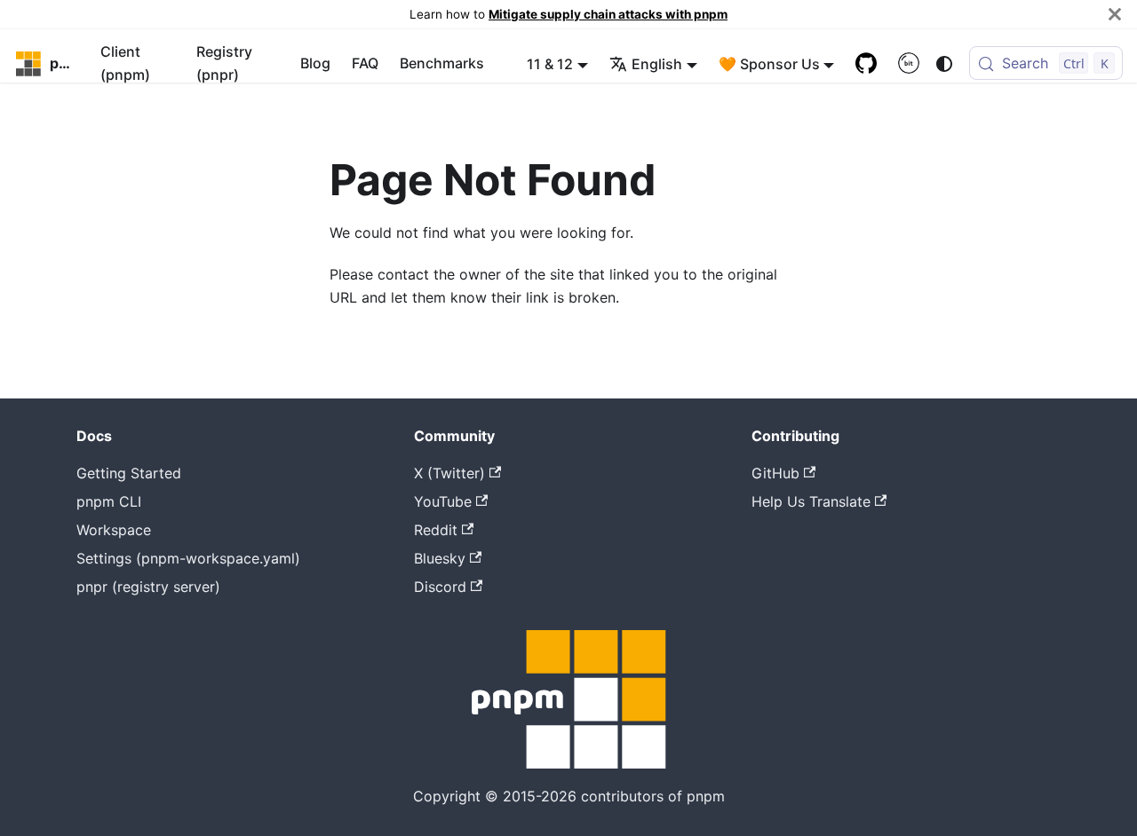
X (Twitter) (449, 473)
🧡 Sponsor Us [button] (769, 64)
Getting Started (128, 473)
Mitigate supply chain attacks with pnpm (608, 14)
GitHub (775, 473)
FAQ (365, 64)
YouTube (443, 501)
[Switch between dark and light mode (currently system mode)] (944, 64)
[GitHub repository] (866, 64)
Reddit (435, 530)
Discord (440, 586)
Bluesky (439, 558)
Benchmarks (442, 64)
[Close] (1115, 14)
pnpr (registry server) (148, 586)
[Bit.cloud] (908, 64)
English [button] (657, 64)
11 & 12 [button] (550, 64)
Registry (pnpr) (224, 63)
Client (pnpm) (125, 63)
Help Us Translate (811, 501)
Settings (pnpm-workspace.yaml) (188, 558)
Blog (315, 64)
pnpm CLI (108, 501)
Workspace (113, 530)
